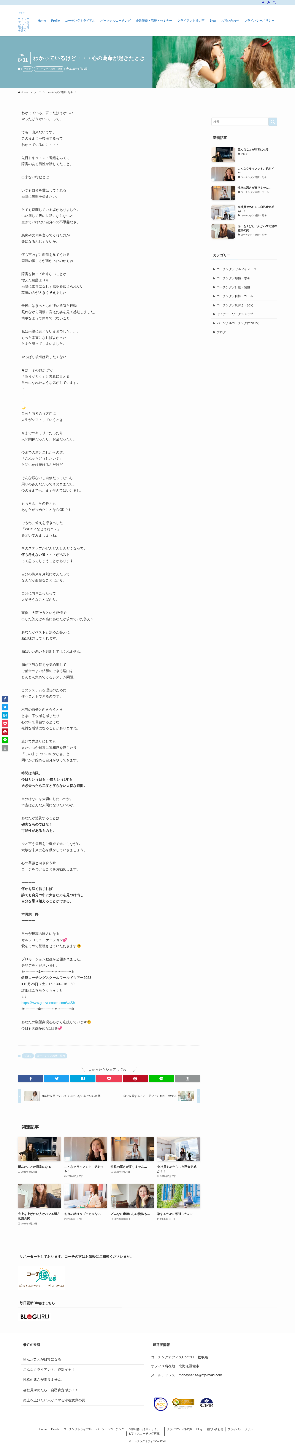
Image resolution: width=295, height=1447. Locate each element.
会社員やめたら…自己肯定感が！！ (50, 1390)
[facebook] (263, 2)
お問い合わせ (214, 1429)
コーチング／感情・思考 (49, 69)
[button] (30, 1078)
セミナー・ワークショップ (235, 314)
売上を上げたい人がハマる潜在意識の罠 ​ (54, 1400)
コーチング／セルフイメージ (236, 269)
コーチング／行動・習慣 (233, 287)
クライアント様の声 (179, 1429)
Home (43, 1429)
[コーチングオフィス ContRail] (22, 12)
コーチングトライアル (77, 1429)
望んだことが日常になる (42, 1359)
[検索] (274, 2)
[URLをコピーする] (187, 1078)
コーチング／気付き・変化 (235, 305)
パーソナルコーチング (110, 1429)
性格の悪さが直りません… (44, 1380)
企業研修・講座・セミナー (145, 1429)
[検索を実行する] (272, 122)
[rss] (268, 2)
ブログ (27, 69)
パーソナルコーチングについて (238, 323)
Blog (199, 1429)
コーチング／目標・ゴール (235, 296)
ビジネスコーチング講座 (144, 1433)
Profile (55, 1429)
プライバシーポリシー (242, 1429)
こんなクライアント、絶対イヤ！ (49, 1369)
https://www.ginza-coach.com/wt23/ (48, 1003)
